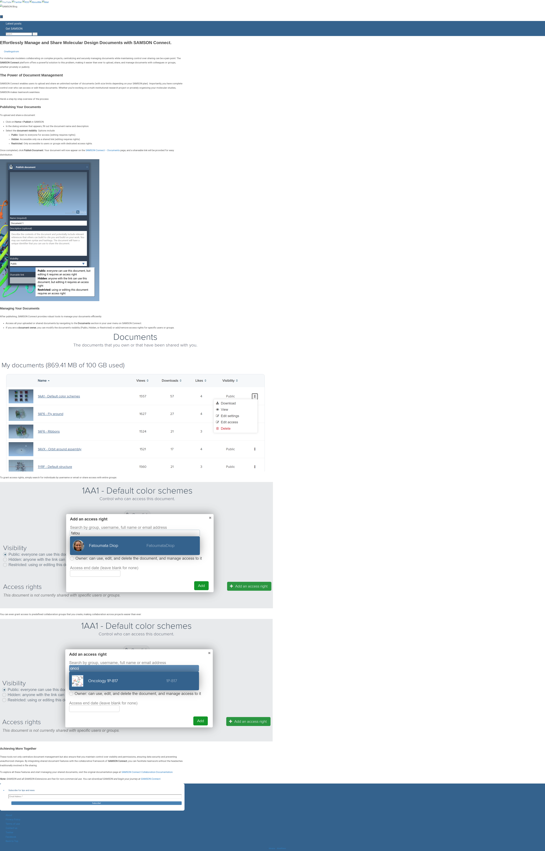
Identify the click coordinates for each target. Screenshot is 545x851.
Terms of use (13, 823)
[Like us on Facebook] (26, 2)
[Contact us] (45, 2)
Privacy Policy (13, 819)
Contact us (11, 828)
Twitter (9, 832)
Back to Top (12, 841)
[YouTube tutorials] (6, 2)
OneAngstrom (11, 51)
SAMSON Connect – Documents (103, 150)
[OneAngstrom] (36, 2)
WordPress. (281, 848)
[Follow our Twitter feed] (17, 2)
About (9, 815)
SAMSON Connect (150, 778)
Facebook (11, 836)
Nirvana (272, 848)
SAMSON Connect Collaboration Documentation (147, 772)
